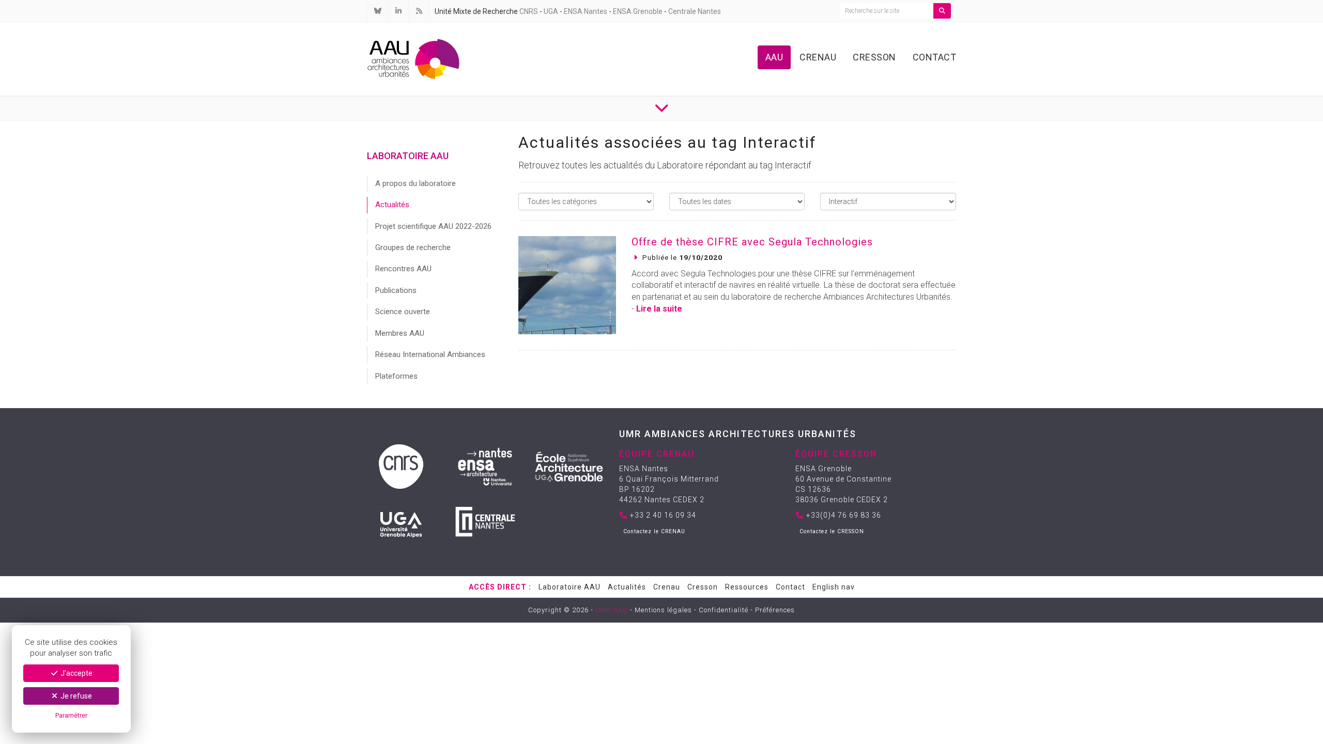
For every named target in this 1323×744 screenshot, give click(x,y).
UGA (551, 11)
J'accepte (76, 673)
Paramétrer (71, 715)
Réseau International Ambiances (430, 354)
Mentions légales (663, 610)
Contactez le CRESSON (831, 531)
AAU (774, 57)
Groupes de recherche (413, 247)
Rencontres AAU (403, 268)
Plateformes (396, 376)
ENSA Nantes (585, 11)
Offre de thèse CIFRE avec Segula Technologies (752, 242)
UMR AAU (611, 610)
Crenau (817, 57)
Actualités (392, 204)
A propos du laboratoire (415, 183)
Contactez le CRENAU (654, 531)
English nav (833, 587)
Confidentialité (723, 610)
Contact (935, 57)
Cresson (874, 57)
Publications (396, 290)
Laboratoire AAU (570, 587)
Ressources (746, 587)
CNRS (528, 11)
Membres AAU (399, 333)
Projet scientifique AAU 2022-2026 (433, 226)
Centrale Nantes (694, 11)
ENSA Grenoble (638, 11)
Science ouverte (402, 311)
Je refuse (75, 696)
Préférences (775, 610)
